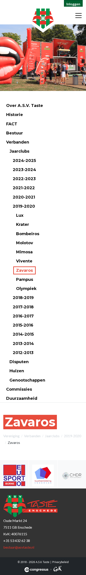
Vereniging (11, 436)
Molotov (24, 242)
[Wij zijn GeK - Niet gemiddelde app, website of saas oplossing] (58, 569)
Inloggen (73, 4)
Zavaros (24, 270)
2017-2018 (23, 307)
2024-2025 (24, 160)
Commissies (19, 389)
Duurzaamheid (21, 398)
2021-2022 (24, 187)
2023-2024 (24, 169)
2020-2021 (24, 197)
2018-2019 (23, 297)
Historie (14, 114)
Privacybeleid (60, 562)
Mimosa (24, 252)
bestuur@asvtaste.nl (18, 547)
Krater (22, 224)
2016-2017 (23, 316)
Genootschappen (27, 380)
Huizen (16, 370)
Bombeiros (27, 233)
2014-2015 (23, 334)
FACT (11, 124)
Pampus (24, 279)
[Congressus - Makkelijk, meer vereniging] (36, 569)
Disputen (19, 361)
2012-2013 (23, 352)
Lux (19, 215)
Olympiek (26, 288)
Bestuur (14, 133)
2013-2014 (23, 343)
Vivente (24, 261)
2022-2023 (24, 178)
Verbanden (17, 142)
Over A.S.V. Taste (24, 105)
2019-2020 (24, 206)
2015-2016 (23, 325)
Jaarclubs (19, 151)
